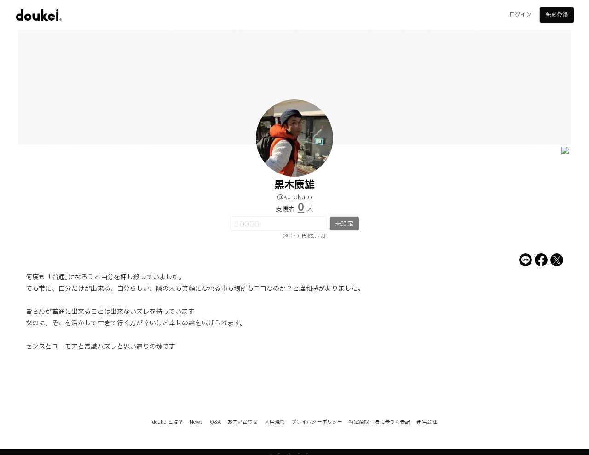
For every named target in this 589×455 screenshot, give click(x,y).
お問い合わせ (242, 422)
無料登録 (557, 15)
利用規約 (275, 422)
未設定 (344, 224)
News (196, 422)
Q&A (215, 422)
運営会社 (426, 422)
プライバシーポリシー (316, 422)
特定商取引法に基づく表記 (379, 422)
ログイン (520, 15)
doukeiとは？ (167, 422)
